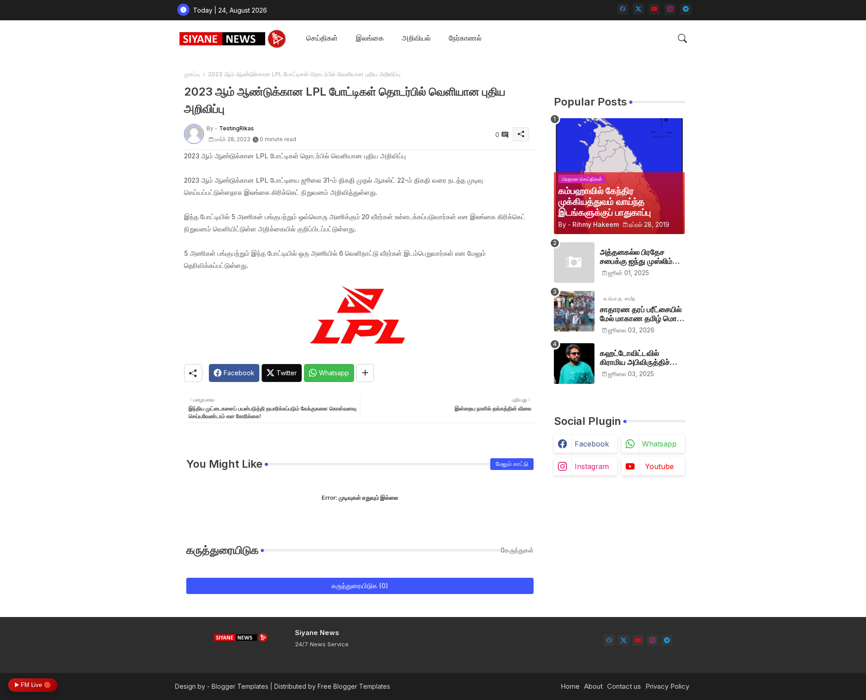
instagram (592, 466)
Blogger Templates (240, 686)
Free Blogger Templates (354, 686)
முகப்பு (192, 74)
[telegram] (685, 9)
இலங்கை (370, 37)
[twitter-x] (638, 9)
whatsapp (659, 443)
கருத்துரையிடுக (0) (360, 585)
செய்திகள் (322, 37)
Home (570, 686)
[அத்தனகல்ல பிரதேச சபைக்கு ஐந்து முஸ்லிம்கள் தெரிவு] (574, 262)
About (593, 686)
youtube (659, 466)
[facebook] (622, 9)
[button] (682, 38)
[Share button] (365, 373)
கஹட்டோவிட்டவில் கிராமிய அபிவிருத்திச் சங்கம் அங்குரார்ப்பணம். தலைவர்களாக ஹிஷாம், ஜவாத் (638, 358)
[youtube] (654, 9)
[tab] (322, 38)
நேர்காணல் (465, 37)
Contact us (624, 686)
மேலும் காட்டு (512, 463)
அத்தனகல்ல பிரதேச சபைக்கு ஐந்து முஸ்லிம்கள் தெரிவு (642, 257)
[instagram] (670, 9)
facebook (592, 443)
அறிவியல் (416, 37)
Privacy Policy (667, 686)
